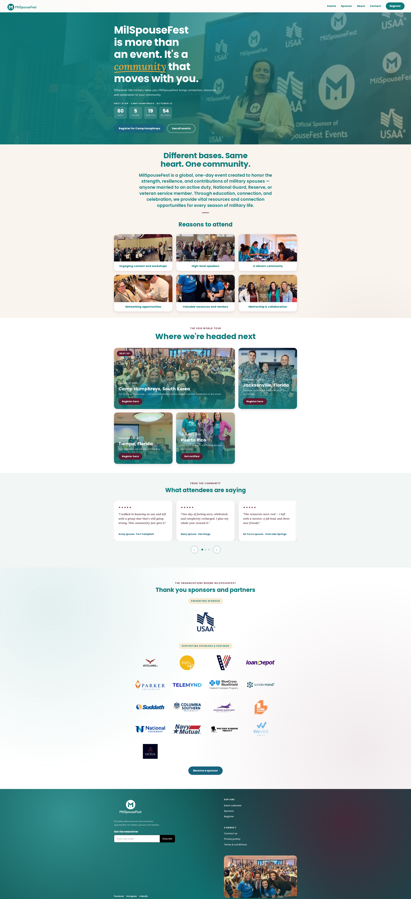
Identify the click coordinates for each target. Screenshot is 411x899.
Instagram (131, 896)
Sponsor (346, 6)
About (361, 6)
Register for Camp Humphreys (139, 128)
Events (331, 6)
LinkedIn (143, 896)
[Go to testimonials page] (202, 549)
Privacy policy (232, 839)
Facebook (119, 896)
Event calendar (233, 805)
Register (395, 6)
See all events (181, 128)
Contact (375, 6)
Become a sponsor (205, 770)
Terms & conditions (235, 844)
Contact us (230, 833)
